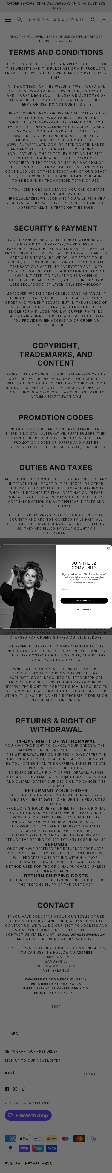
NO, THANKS (84, 609)
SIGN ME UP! (84, 600)
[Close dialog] (109, 547)
